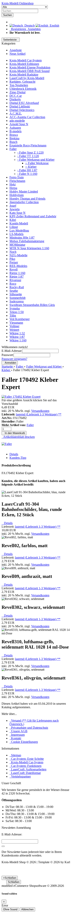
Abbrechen (27, 909)
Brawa (13, 134)
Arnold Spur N (18, 124)
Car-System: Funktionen (25, 765)
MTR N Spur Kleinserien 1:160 (29, 248)
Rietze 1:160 (17, 273)
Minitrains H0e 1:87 (22, 237)
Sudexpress (16, 301)
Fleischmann (17, 181)
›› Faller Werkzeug (37, 163)
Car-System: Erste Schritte (26, 758)
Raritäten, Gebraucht (22, 81)
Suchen (7, 15)
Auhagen (15, 127)
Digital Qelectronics (21, 110)
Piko (12, 258)
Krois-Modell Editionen (24, 64)
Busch (13, 142)
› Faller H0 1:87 (27, 170)
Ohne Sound (10, 909)
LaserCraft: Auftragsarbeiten (27, 769)
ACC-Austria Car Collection (27, 117)
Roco (12, 283)
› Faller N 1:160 (27, 173)
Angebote (15, 50)
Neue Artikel (17, 53)
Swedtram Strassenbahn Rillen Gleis (32, 305)
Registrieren (17, 29)
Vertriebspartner (20, 776)
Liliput (13, 227)
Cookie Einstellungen (23, 741)
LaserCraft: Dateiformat (25, 773)
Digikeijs (15, 99)
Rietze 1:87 (16, 276)
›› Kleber (31, 166)
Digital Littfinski (19, 106)
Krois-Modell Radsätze (23, 74)
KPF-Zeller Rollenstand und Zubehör (32, 216)
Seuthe (13, 290)
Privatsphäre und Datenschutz (28, 727)
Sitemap (15, 755)
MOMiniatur (17, 244)
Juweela (14, 209)
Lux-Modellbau (19, 230)
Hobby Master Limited (23, 191)
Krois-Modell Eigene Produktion (29, 67)
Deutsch (29, 25)
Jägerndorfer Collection (24, 202)
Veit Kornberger (19, 319)
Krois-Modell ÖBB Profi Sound (29, 71)
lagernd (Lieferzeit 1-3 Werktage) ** (38, 414)
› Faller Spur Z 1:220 (30, 152)
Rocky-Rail (16, 287)
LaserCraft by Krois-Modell (26, 78)
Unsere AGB (18, 731)
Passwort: (8, 355)
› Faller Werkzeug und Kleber (35, 159)
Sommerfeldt (17, 297)
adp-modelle (17, 120)
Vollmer (14, 326)
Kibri (12, 220)
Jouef (12, 205)
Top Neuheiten (18, 85)
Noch (12, 251)
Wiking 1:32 (17, 333)
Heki (12, 184)
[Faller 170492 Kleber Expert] (21, 396)
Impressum (17, 734)
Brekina (14, 138)
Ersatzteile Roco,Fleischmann (27, 145)
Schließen (13, 882)
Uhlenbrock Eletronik (23, 88)
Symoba (14, 308)
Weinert (14, 329)
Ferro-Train (16, 177)
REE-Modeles (18, 266)
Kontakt (15, 738)
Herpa (13, 188)
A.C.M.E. (15, 113)
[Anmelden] (3, 846)
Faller (13, 149)
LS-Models (16, 234)
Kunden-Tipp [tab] (17, 457)
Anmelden (33, 29)
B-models (15, 131)
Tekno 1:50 (16, 312)
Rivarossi (15, 280)
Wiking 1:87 (17, 336)
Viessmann (16, 322)
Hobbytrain (16, 195)
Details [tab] (13, 454)
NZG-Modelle (18, 255)
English (53, 25)
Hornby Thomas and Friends (27, 198)
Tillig (12, 315)
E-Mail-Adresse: (12, 350)
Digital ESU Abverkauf (24, 103)
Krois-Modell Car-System (25, 60)
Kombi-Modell (18, 223)
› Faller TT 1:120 (28, 156)
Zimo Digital (17, 92)
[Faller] (7, 444)
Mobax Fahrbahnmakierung (26, 241)
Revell (13, 269)
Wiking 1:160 (17, 340)
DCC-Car (15, 95)
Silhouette (15, 294)
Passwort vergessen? (14, 359)
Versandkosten (40, 410)
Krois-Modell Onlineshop (18, 3)
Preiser (13, 262)
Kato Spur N (17, 212)
